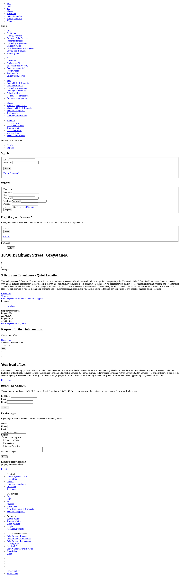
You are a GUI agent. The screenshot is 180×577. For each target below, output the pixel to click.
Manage (10, 11)
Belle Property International (19, 541)
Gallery (11, 248)
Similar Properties (12, 446)
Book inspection (8, 298)
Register (4, 469)
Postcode (7, 204)
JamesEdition (13, 551)
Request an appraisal (16, 68)
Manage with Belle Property (19, 108)
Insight (10, 526)
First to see (11, 13)
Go (3, 348)
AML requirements (15, 529)
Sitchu (9, 554)
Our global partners (15, 125)
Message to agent (8, 451)
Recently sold (13, 71)
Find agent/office (14, 18)
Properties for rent (15, 85)
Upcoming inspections (17, 43)
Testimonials (12, 73)
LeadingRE (12, 546)
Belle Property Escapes (17, 536)
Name (3, 423)
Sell (8, 8)
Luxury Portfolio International (20, 549)
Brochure (11, 306)
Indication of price (12, 437)
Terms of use (12, 573)
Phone (4, 402)
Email (6, 159)
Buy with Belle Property (17, 38)
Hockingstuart (13, 543)
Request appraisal (14, 16)
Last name (8, 192)
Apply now (21, 298)
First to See (12, 506)
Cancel (6, 236)
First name (8, 189)
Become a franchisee (16, 135)
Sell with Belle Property (17, 66)
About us (11, 21)
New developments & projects (20, 48)
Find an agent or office (17, 105)
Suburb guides (13, 53)
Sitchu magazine (14, 524)
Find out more (7, 380)
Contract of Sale (11, 440)
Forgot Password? (11, 173)
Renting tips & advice (16, 90)
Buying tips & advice (16, 51)
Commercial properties (17, 98)
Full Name (6, 396)
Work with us (13, 133)
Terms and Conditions (27, 207)
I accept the (22, 207)
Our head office (14, 123)
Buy (9, 3)
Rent (9, 6)
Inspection (9, 443)
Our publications (14, 130)
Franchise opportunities (17, 484)
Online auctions (14, 46)
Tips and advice (14, 128)
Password (7, 162)
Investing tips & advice (17, 115)
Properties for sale (15, 41)
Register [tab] (10, 147)
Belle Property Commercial (19, 538)
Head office (12, 479)
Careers (10, 481)
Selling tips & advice (16, 76)
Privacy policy (13, 571)
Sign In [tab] (10, 145)
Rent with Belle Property (18, 83)
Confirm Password (11, 201)
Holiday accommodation (18, 96)
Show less (5, 296)
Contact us (6, 340)
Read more (6, 293)
